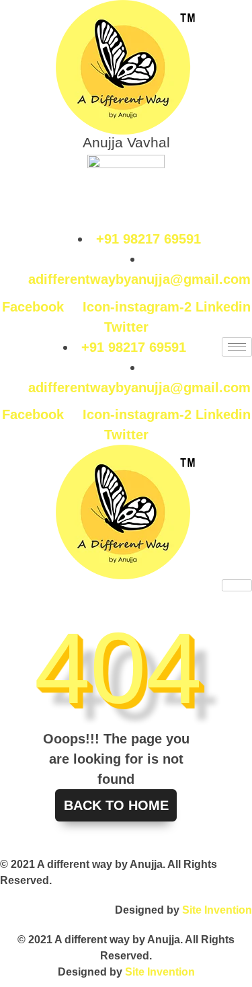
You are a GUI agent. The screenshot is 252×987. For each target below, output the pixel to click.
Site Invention (217, 910)
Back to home (116, 805)
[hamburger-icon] (237, 347)
